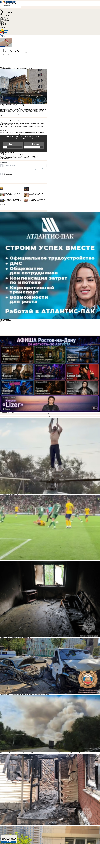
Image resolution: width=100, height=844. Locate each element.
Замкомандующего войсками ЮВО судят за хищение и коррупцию (11, 154)
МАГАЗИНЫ (5, 34)
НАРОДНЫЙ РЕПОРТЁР (4, 18)
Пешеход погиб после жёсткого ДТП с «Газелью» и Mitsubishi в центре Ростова (13, 694)
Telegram (19, 134)
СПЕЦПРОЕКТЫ (3, 24)
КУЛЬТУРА (2, 16)
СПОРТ (1, 25)
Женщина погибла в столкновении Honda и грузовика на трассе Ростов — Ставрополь (45, 752)
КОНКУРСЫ (2, 14)
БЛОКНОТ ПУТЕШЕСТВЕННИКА (6, 12)
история (8, 158)
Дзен (22, 134)
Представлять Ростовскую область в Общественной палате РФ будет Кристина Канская (15, 156)
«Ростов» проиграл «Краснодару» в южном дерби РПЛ (9, 560)
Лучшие (5, 168)
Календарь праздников (4, 36)
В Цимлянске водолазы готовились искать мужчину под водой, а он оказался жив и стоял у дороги (15, 417)
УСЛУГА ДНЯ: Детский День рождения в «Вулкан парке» (10, 51)
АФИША (1, 11)
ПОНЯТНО (8, 841)
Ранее (10, 168)
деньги (5, 158)
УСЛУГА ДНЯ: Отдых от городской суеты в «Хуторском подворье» (11, 50)
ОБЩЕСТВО (2, 21)
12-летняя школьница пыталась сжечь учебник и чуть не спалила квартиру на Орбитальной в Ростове (16, 637)
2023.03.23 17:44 (10, 173)
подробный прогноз (3, 320)
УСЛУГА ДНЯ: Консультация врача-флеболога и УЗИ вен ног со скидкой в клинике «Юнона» (16, 49)
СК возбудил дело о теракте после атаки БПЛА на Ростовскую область (69, 752)
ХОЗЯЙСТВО (2, 27)
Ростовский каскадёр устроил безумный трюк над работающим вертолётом (12, 494)
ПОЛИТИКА (2, 22)
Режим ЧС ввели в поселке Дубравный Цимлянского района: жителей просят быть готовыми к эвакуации (16, 752)
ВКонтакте (15, 134)
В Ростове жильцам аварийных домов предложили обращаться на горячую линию (14, 157)
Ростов (1, 158)
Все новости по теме (3, 48)
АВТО (1, 10)
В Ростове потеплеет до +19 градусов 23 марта (8, 155)
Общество (2, 67)
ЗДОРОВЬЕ (2, 13)
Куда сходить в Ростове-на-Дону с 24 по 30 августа (7, 412)
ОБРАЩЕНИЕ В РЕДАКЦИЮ (5, 20)
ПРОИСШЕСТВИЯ (3, 23)
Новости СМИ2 (2, 204)
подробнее (9, 320)
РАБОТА (6, 30)
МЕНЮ (1, 9)
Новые (1, 168)
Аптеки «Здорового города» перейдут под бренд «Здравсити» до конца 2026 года (37, 694)
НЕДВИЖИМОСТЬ (3, 19)
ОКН (3, 158)
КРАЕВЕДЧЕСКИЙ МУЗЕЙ (4, 15)
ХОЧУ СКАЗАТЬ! (3, 28)
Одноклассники (10, 134)
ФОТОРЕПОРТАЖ (3, 26)
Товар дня (2, 37)
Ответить (5, 175)
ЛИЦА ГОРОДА (2, 17)
